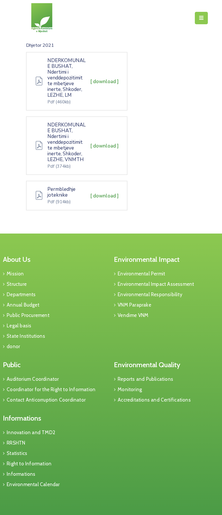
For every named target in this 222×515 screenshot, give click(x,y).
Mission (15, 274)
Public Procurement (28, 315)
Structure (17, 284)
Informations (22, 418)
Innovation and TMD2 (31, 432)
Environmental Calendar (33, 484)
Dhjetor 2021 (40, 45)
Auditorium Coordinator (33, 379)
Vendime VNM (133, 315)
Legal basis (19, 326)
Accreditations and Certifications (154, 400)
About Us (16, 259)
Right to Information (29, 464)
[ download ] (104, 81)
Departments (21, 294)
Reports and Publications (145, 379)
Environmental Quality (147, 365)
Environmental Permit (141, 274)
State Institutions (26, 336)
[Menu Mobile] (201, 18)
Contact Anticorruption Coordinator (46, 400)
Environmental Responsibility (150, 294)
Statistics (17, 453)
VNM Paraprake (134, 305)
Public (12, 365)
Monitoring (130, 389)
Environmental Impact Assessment (156, 284)
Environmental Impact (147, 259)
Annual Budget (23, 305)
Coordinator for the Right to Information (51, 389)
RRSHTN (16, 443)
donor (13, 346)
